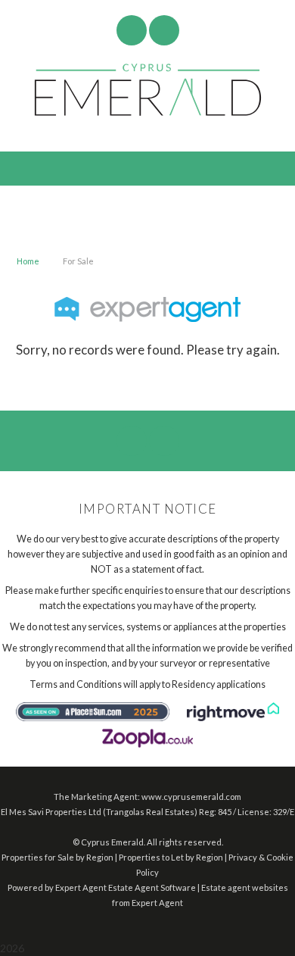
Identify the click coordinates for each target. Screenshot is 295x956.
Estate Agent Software (152, 887)
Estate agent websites (244, 887)
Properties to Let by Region (171, 857)
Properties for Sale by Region (57, 857)
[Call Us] (164, 30)
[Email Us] (131, 30)
